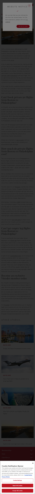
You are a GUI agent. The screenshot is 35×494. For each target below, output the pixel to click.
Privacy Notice (6, 476)
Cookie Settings (17, 480)
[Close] (33, 463)
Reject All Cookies (17, 485)
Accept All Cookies (17, 490)
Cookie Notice (28, 475)
